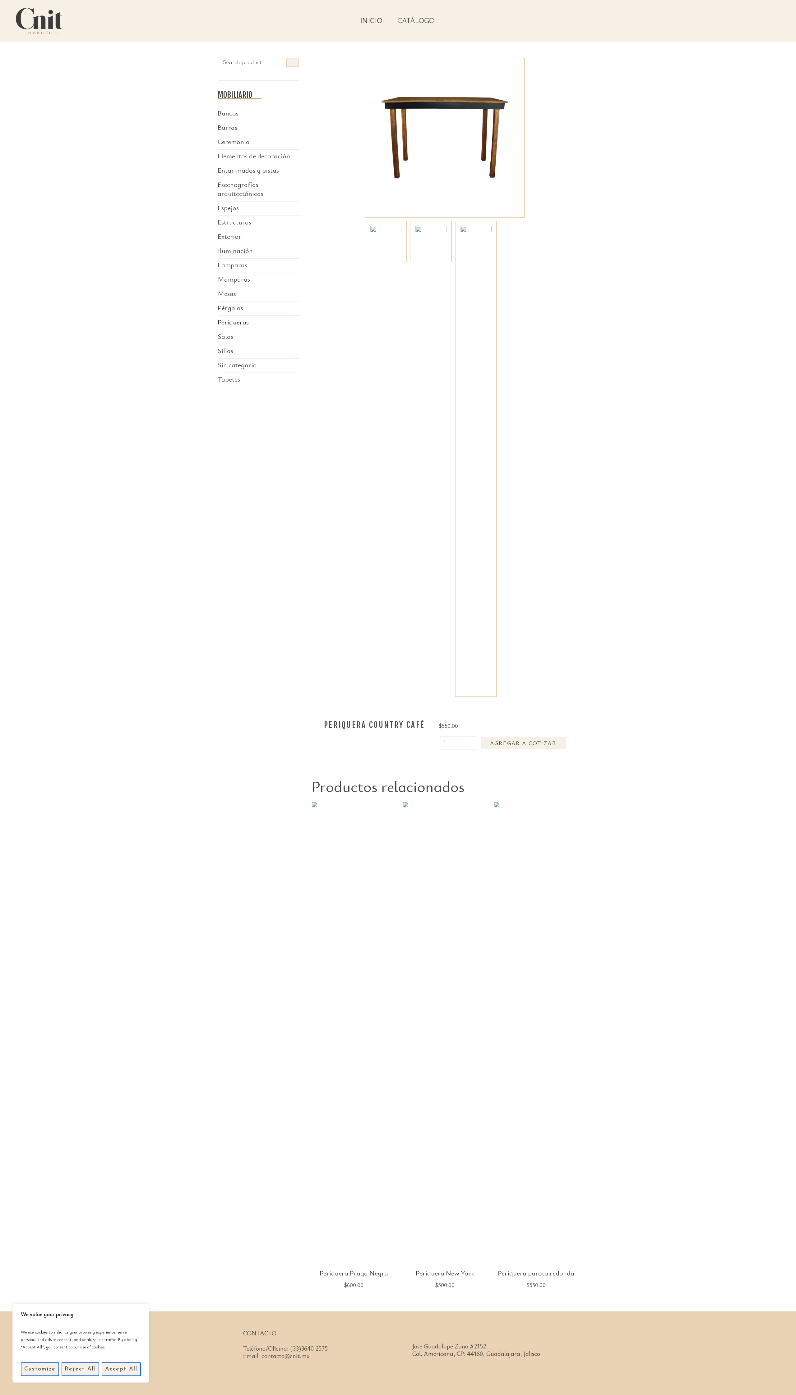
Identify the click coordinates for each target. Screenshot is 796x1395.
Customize (40, 1369)
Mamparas (234, 278)
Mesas (227, 293)
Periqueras (233, 321)
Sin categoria (237, 364)
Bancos (228, 112)
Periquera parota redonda (536, 1272)
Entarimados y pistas (248, 169)
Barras (227, 127)
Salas (225, 336)
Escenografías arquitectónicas (240, 189)
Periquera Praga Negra (354, 1272)
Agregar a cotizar (523, 743)
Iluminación (235, 250)
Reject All (80, 1369)
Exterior (229, 236)
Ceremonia (234, 141)
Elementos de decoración (254, 155)
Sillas (225, 350)
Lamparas (232, 264)
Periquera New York (445, 1272)
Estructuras (234, 221)
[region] (80, 1343)
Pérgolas (230, 307)
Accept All (121, 1369)
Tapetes (229, 378)
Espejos (228, 207)
